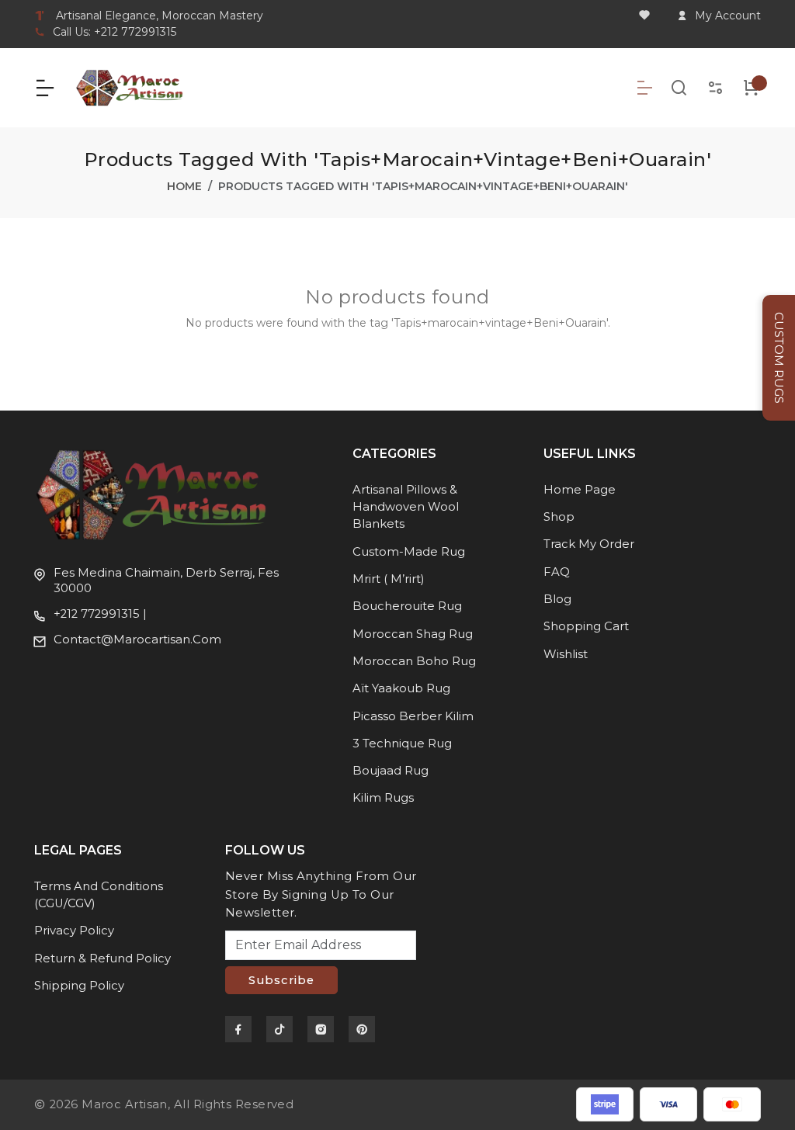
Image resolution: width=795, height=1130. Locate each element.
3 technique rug (402, 743)
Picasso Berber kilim (413, 716)
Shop (559, 517)
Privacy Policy (74, 931)
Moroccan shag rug (412, 634)
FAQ (556, 572)
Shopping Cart (586, 626)
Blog (557, 599)
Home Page (579, 490)
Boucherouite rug (407, 606)
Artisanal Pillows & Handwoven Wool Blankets (405, 507)
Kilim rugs (383, 798)
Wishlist (565, 654)
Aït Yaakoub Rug (401, 688)
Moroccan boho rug (414, 661)
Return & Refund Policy (102, 958)
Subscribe (281, 980)
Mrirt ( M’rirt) (388, 579)
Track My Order (588, 544)
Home (184, 186)
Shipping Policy (79, 986)
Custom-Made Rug (408, 552)
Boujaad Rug (390, 771)
